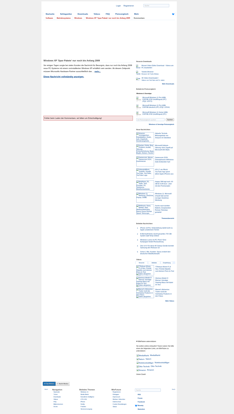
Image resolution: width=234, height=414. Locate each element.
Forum (140, 398)
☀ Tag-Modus (49, 383)
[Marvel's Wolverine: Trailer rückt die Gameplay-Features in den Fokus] (145, 293)
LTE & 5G (84, 399)
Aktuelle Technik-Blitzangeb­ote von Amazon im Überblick (163, 135)
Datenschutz (117, 401)
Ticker (55, 394)
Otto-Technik (156, 366)
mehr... (98, 71)
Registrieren (128, 6)
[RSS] (165, 14)
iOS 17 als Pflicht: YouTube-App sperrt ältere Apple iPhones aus (164, 172)
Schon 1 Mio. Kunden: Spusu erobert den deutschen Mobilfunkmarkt (155, 253)
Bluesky (140, 405)
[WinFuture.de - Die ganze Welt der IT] (66, 7)
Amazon (150, 370)
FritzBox (83, 406)
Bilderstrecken (58, 404)
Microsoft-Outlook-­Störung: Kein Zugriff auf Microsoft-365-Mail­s (164, 148)
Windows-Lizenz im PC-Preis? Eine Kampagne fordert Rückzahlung (153, 241)
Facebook (141, 402)
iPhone (83, 401)
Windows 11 (84, 392)
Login (118, 6)
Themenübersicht (168, 218)
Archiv (55, 406)
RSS (139, 394)
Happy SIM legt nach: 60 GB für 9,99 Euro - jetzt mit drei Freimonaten (164, 184)
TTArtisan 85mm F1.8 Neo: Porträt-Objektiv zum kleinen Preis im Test (164, 269)
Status (115, 406)
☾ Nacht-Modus (62, 383)
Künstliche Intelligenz (87, 397)
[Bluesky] (173, 14)
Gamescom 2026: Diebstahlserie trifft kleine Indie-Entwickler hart (164, 160)
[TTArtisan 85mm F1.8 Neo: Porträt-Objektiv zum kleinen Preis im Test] (145, 270)
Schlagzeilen (66, 14)
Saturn (148, 359)
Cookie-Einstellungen (119, 404)
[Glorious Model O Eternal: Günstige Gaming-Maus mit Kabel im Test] (145, 282)
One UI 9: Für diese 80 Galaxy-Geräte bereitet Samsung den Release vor (157, 247)
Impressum (116, 397)
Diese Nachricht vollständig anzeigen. (63, 76)
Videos (97, 14)
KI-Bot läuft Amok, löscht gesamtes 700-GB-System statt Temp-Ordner (156, 235)
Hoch (46, 389)
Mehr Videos (169, 301)
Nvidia (83, 404)
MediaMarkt (155, 355)
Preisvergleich (122, 14)
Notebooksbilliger (162, 362)
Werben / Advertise (119, 399)
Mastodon (141, 409)
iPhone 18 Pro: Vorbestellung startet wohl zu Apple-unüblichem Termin (156, 229)
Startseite (50, 14)
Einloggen (116, 394)
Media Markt (85, 394)
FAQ (108, 14)
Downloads (83, 14)
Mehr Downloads (168, 84)
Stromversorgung (86, 409)
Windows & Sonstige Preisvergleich (161, 124)
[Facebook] (169, 14)
